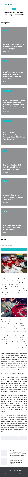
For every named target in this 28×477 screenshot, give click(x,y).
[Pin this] (23, 442)
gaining (23, 436)
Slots (5, 151)
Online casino (7, 90)
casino (5, 436)
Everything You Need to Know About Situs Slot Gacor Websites (12, 227)
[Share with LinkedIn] (22, 442)
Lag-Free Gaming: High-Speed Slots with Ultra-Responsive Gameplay (12, 167)
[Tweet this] (18, 442)
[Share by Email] (16, 444)
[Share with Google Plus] (20, 442)
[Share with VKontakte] (25, 442)
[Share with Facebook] (16, 442)
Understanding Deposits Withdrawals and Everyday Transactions (13, 197)
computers (14, 436)
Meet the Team (17, 470)
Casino (14, 9)
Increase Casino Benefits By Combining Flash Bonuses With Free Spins (13, 46)
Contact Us (9, 470)
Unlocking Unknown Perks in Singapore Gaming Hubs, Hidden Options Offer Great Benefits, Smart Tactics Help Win (14, 104)
